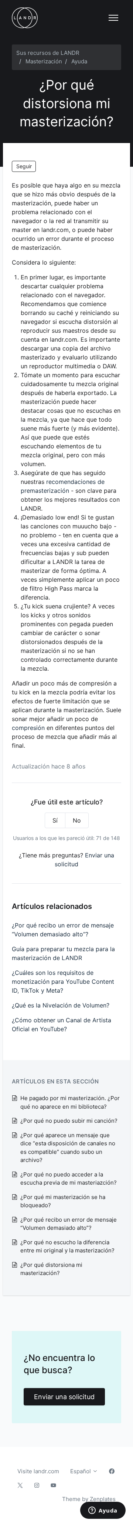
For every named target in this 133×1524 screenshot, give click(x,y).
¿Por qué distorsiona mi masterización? (51, 1269)
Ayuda (79, 61)
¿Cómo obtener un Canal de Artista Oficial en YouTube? (61, 1024)
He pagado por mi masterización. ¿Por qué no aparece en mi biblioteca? (70, 1102)
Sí (55, 820)
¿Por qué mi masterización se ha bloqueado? (62, 1201)
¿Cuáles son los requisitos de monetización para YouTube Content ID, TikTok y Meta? (63, 981)
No (77, 820)
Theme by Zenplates (89, 1499)
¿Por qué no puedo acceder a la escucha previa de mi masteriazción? (68, 1178)
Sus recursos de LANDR (47, 52)
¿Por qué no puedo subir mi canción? (68, 1120)
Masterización (43, 61)
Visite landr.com (38, 1471)
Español (81, 1471)
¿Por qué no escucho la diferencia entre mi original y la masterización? (67, 1246)
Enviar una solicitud (64, 1397)
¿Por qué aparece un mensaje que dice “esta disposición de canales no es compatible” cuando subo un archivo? (67, 1148)
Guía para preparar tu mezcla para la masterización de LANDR (63, 953)
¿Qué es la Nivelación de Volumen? (60, 1005)
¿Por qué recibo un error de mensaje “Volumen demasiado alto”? (63, 930)
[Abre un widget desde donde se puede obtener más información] (103, 1511)
